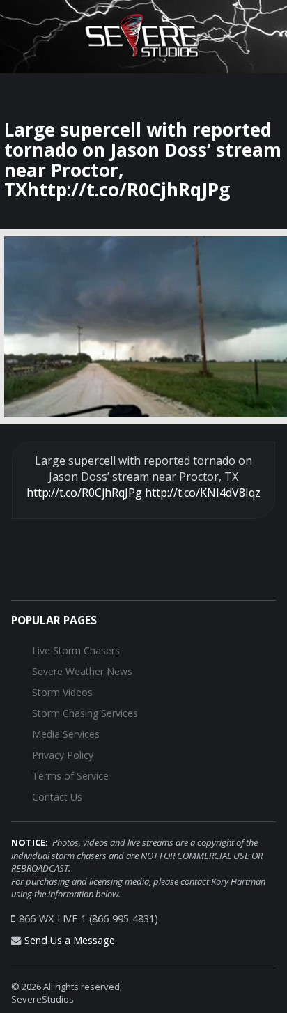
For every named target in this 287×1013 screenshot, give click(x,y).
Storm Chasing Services (85, 713)
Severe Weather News (82, 671)
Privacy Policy (62, 754)
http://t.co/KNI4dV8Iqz (203, 492)
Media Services (66, 734)
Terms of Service (70, 775)
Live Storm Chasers (76, 650)
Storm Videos (62, 692)
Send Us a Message (69, 940)
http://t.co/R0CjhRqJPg (84, 492)
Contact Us (57, 796)
